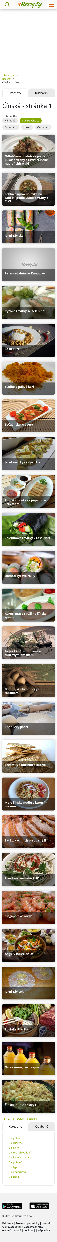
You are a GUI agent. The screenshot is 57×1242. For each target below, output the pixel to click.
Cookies (28, 1230)
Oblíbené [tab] (41, 1126)
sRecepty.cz (9, 75)
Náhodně (10, 120)
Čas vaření (43, 127)
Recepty (6, 78)
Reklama (7, 1223)
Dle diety (14, 1147)
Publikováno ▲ (30, 120)
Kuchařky (41, 93)
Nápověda (44, 1230)
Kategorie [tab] (15, 1126)
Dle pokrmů (15, 1162)
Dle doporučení (17, 1172)
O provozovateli (11, 1227)
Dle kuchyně (16, 1143)
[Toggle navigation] (51, 4)
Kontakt (47, 1223)
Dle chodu (14, 1176)
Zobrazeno (11, 127)
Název (27, 127)
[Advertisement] (28, 39)
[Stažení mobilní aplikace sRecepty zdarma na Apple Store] (39, 1205)
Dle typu (13, 1167)
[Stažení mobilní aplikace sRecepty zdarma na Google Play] (12, 1205)
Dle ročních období (20, 1152)
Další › (20, 1118)
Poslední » (33, 1118)
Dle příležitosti (17, 1138)
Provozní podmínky (27, 1223)
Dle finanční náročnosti (22, 1157)
